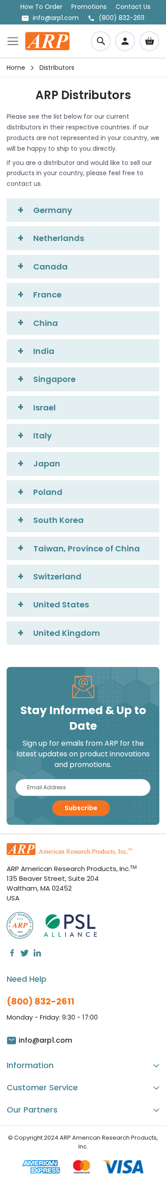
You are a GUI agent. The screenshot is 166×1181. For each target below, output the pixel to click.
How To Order (41, 6)
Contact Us (133, 6)
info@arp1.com (56, 17)
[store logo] (47, 41)
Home (16, 67)
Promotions (89, 6)
